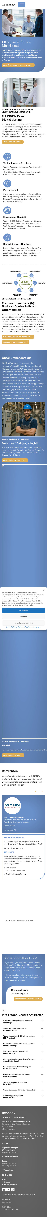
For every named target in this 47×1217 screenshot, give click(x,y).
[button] (43, 590)
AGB (3, 1204)
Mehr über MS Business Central (17, 65)
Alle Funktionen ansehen (14, 342)
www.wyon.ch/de (10, 830)
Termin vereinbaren (11, 1157)
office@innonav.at (8, 1129)
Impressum (37, 627)
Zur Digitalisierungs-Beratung (16, 337)
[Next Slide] (42, 791)
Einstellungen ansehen (23, 623)
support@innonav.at (9, 1166)
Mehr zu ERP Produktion (13, 460)
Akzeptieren (23, 610)
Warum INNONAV (10, 1184)
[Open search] (41, 5)
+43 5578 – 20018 (9, 1163)
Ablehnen (23, 617)
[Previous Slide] (36, 791)
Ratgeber (7, 1182)
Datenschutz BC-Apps (10, 1209)
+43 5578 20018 (7, 1126)
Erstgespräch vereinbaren (27, 999)
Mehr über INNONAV (11, 142)
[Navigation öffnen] (21, 4)
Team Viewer (8, 1170)
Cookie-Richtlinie (11, 627)
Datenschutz (6, 1202)
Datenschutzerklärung (25, 627)
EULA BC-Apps (7, 1207)
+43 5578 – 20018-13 (10, 1152)
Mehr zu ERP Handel (11, 755)
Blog (5, 1179)
